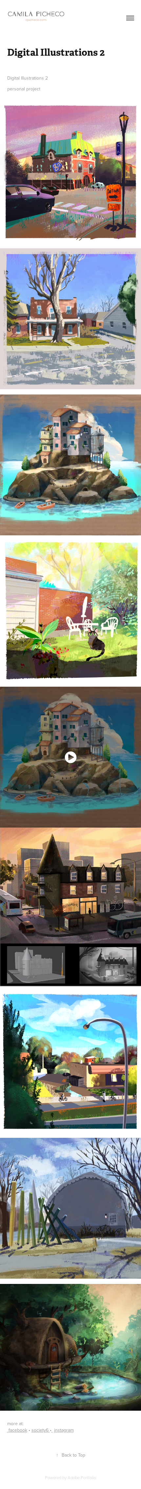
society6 (40, 1430)
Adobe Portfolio (82, 1477)
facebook (17, 1430)
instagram (64, 1430)
